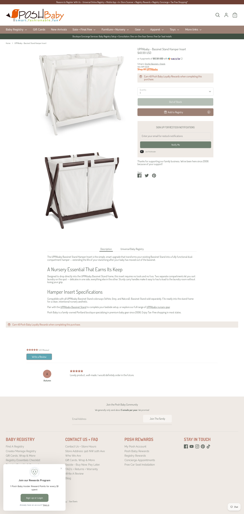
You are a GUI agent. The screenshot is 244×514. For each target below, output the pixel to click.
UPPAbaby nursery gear (158, 307)
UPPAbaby (152, 69)
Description (106, 249)
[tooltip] (209, 112)
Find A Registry (15, 446)
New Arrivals (59, 29)
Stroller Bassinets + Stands (155, 64)
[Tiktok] (208, 446)
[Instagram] (197, 446)
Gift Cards (39, 29)
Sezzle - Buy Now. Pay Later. (82, 464)
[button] (175, 58)
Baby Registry (15, 29)
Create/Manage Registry (21, 451)
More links (192, 29)
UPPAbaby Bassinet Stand (73, 307)
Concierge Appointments (139, 460)
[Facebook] (186, 446)
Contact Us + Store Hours (80, 446)
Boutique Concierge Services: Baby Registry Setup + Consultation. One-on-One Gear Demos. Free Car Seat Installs (122, 36)
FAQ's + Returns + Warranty (81, 469)
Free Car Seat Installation (139, 464)
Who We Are (73, 455)
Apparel (155, 29)
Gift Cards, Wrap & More (20, 455)
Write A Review (74, 473)
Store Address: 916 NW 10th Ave (85, 451)
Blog (68, 478)
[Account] (226, 15)
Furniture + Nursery (114, 29)
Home (8, 43)
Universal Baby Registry (132, 249)
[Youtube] (192, 446)
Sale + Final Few (83, 29)
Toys (173, 29)
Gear (138, 29)
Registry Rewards (135, 455)
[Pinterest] (203, 446)
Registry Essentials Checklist (23, 460)
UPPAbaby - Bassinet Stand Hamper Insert (30, 43)
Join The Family (157, 418)
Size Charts (73, 501)
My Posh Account (135, 446)
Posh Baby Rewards (136, 451)
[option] (122, 36)
